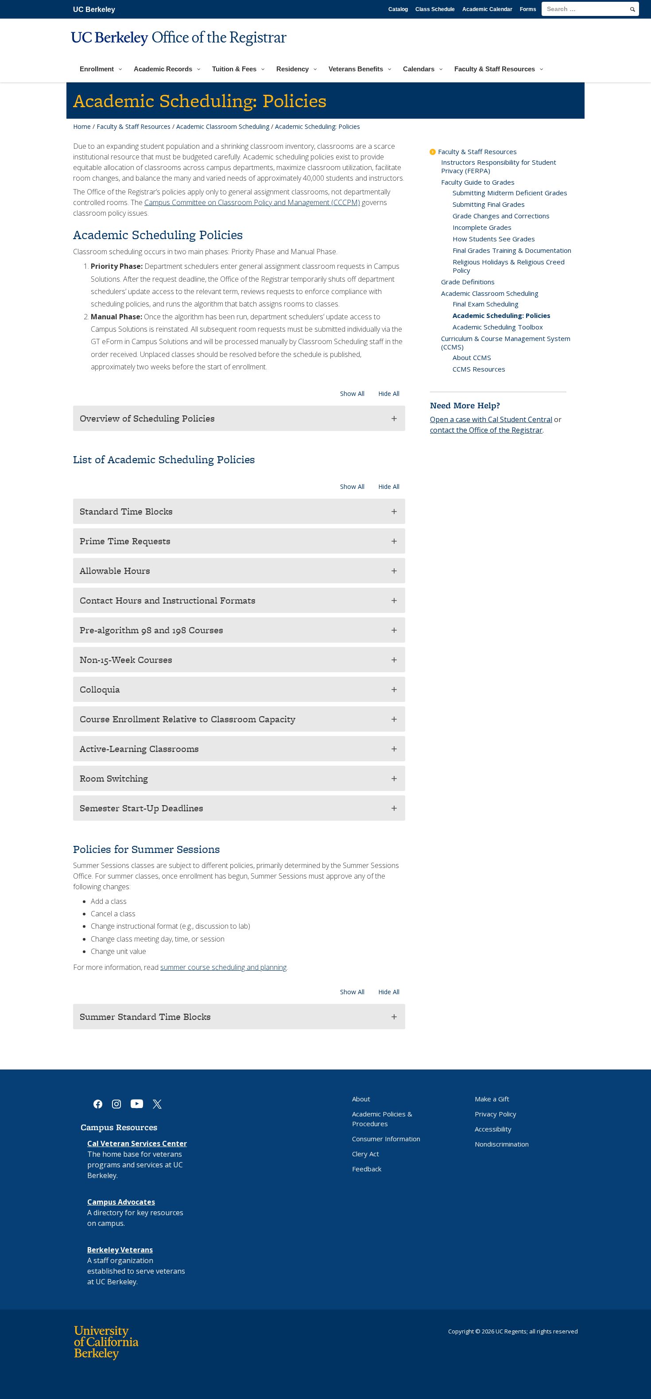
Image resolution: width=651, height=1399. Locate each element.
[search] (632, 9)
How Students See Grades (494, 238)
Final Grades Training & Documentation (512, 250)
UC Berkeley (94, 9)
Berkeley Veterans (120, 1250)
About (361, 1098)
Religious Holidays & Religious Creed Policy (509, 266)
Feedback (366, 1168)
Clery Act (365, 1153)
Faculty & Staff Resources (133, 126)
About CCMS (472, 357)
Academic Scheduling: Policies (501, 315)
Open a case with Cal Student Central (491, 419)
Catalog (398, 9)
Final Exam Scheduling (486, 303)
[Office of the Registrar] (180, 52)
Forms (528, 9)
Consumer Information (386, 1138)
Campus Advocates (121, 1202)
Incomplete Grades (482, 227)
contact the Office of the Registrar (486, 430)
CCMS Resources (479, 368)
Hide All (388, 393)
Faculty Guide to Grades (478, 182)
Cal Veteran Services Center (137, 1143)
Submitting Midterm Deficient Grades (510, 192)
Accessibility (493, 1128)
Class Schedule (435, 9)
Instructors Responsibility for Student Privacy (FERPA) (498, 166)
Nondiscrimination (502, 1143)
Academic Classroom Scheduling (222, 126)
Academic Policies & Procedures (382, 1118)
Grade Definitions (468, 281)
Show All (352, 393)
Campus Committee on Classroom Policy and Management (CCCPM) (252, 202)
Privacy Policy (495, 1113)
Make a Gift (492, 1098)
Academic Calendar (487, 9)
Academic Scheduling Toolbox (498, 326)
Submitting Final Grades (489, 204)
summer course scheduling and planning (223, 967)
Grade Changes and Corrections (501, 215)
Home (82, 126)
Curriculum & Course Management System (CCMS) (505, 342)
